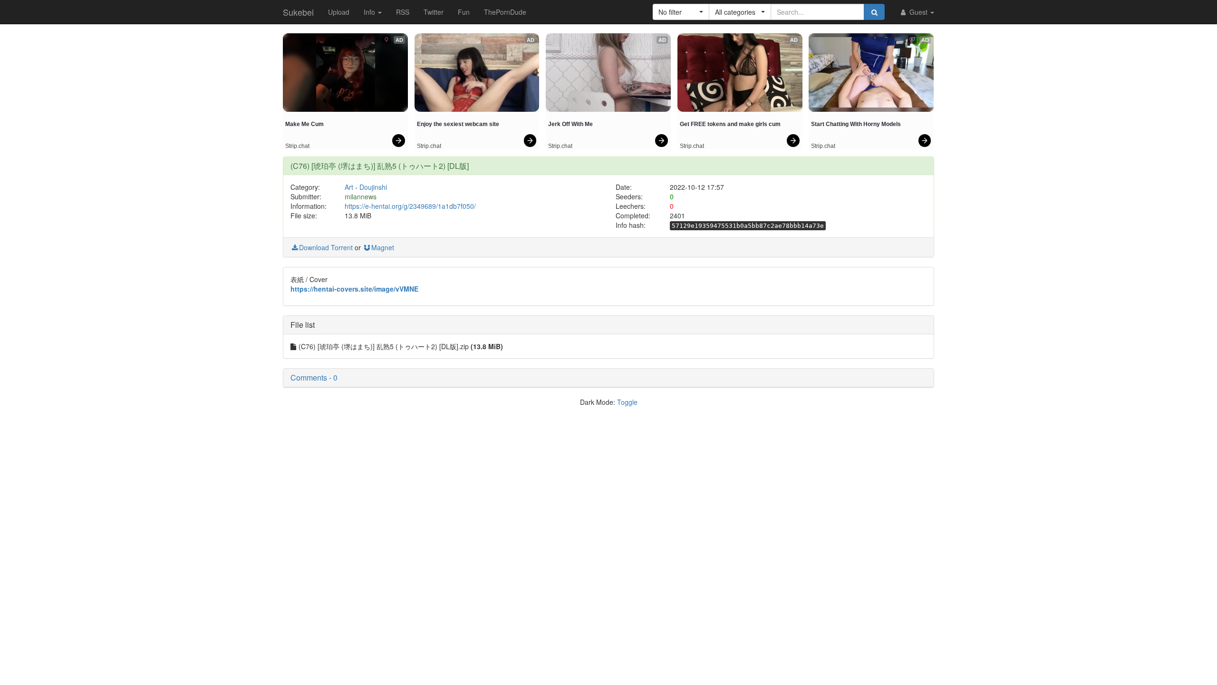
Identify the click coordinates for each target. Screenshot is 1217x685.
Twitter (434, 12)
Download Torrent (326, 247)
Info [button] (370, 12)
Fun (464, 12)
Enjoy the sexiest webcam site (458, 124)
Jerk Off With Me (570, 124)
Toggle (627, 402)
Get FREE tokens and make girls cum (730, 124)
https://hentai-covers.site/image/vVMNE (354, 289)
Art (349, 187)
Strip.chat (297, 146)
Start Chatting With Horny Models (856, 124)
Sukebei (298, 12)
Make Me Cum (304, 124)
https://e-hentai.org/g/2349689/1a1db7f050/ (410, 206)
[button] (681, 12)
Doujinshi (373, 187)
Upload (338, 12)
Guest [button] (918, 12)
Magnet (382, 247)
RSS (402, 12)
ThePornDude (505, 12)
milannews (361, 196)
